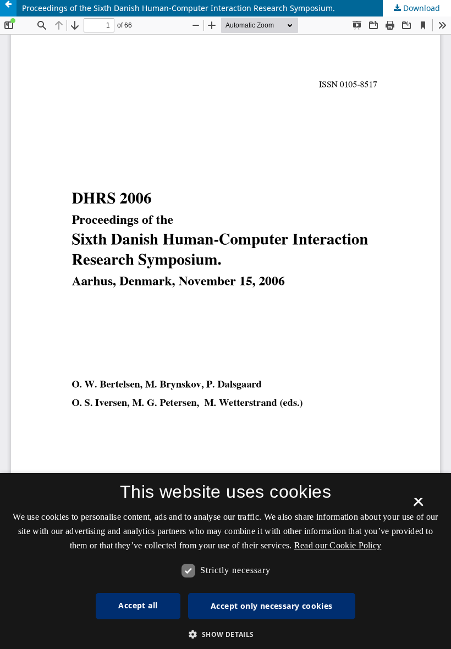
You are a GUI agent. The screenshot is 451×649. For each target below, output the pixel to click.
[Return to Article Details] (8, 8)
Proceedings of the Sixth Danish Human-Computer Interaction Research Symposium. (178, 8)
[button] (225, 634)
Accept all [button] (137, 605)
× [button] (418, 505)
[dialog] (225, 561)
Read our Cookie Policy (338, 545)
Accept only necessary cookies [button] (272, 606)
